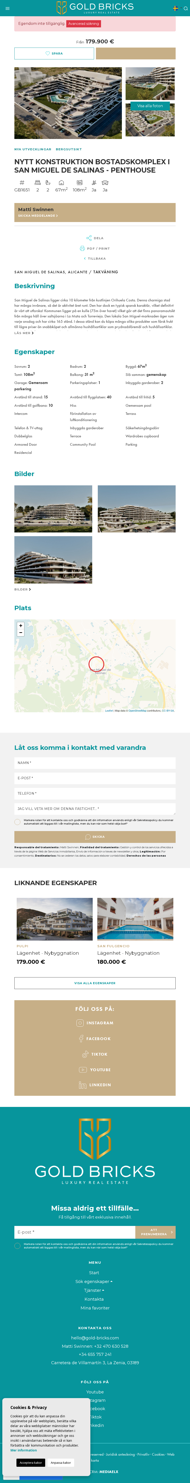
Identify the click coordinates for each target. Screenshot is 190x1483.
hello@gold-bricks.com (95, 1338)
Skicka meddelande (37, 215)
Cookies (158, 1454)
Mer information (23, 1450)
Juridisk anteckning (120, 1454)
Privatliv (143, 1454)
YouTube (100, 1069)
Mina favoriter (95, 1308)
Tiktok (99, 1054)
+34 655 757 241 (95, 1354)
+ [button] (20, 626)
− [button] (20, 632)
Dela (98, 238)
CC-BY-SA (168, 710)
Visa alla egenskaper (94, 983)
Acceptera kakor (31, 1462)
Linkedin (99, 1084)
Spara (57, 53)
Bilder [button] (21, 589)
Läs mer (23, 333)
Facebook (98, 1038)
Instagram (100, 1022)
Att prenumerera (154, 1232)
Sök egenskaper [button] (92, 1281)
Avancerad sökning (83, 24)
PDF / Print (98, 248)
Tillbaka (96, 258)
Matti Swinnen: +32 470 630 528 (95, 1346)
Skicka (98, 836)
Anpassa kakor (61, 1462)
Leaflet (109, 710)
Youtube (95, 1392)
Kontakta (94, 1299)
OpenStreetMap (137, 710)
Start (94, 1272)
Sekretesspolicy (147, 820)
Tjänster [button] (92, 1290)
